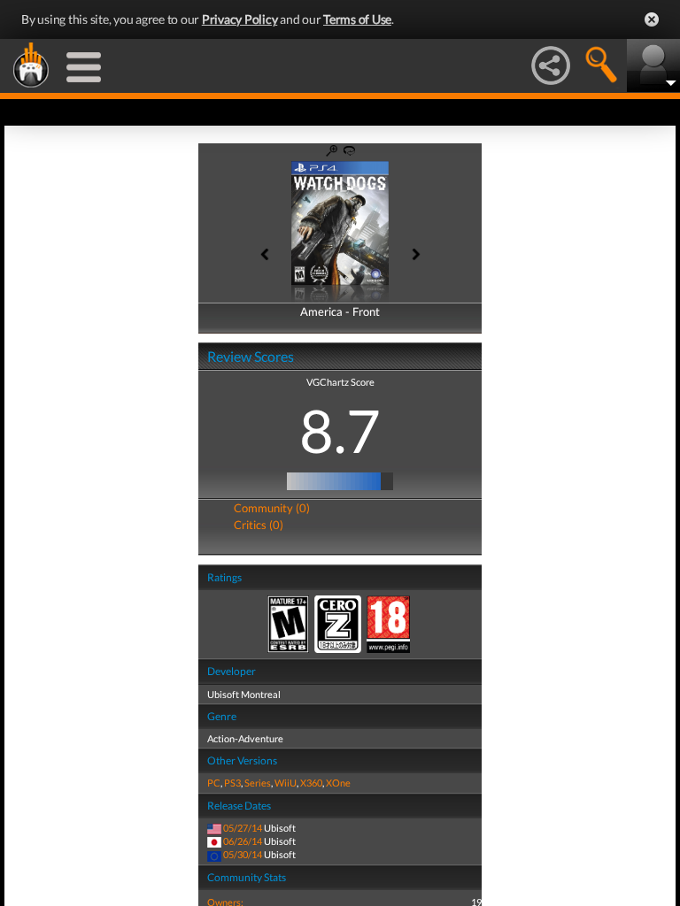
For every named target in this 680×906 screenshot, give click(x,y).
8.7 (340, 430)
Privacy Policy (240, 19)
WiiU (285, 782)
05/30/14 (242, 854)
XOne (338, 782)
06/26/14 (242, 841)
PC (213, 782)
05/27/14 (242, 827)
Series (257, 782)
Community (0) (272, 508)
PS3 (232, 782)
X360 (311, 782)
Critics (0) (258, 525)
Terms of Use (357, 19)
